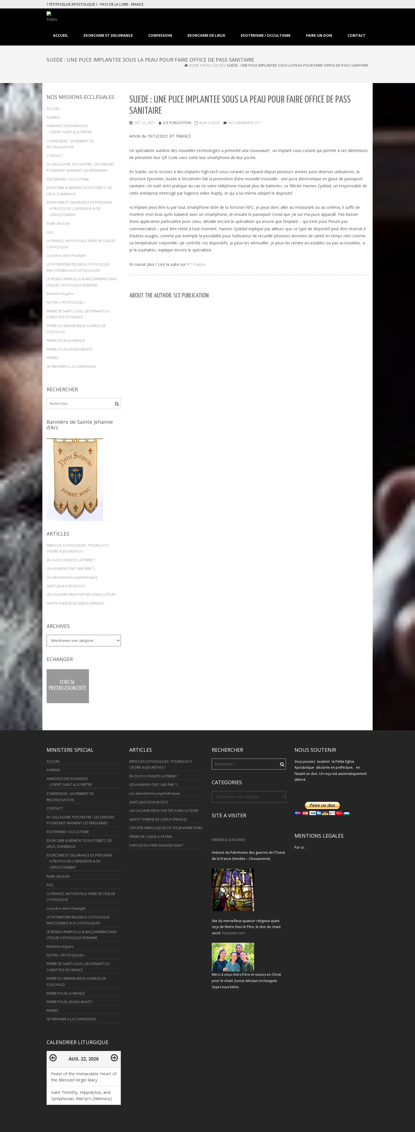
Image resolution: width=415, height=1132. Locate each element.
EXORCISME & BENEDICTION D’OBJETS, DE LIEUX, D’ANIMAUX (79, 190)
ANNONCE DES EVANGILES (67, 125)
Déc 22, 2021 (144, 122)
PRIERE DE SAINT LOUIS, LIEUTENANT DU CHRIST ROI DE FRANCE (78, 314)
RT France (196, 264)
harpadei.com (233, 933)
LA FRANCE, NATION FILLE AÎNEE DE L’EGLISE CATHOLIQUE (81, 243)
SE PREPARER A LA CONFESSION (71, 366)
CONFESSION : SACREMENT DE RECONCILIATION (70, 144)
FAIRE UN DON (58, 223)
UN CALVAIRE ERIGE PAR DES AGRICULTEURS (81, 594)
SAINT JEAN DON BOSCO (66, 586)
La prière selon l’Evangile (66, 255)
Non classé (213, 65)
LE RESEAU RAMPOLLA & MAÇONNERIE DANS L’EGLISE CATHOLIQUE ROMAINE (82, 282)
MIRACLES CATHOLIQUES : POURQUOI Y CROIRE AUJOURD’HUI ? (78, 548)
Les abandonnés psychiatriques (72, 577)
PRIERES (52, 357)
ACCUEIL (53, 108)
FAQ (50, 232)
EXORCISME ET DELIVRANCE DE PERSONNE (79, 202)
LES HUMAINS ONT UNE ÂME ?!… (72, 568)
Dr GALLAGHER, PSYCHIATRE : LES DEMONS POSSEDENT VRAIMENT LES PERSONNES (80, 167)
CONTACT (55, 155)
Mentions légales (60, 293)
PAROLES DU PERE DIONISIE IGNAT (156, 845)
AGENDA (53, 117)
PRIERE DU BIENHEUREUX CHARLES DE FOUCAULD (76, 328)
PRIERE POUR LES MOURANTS (69, 349)
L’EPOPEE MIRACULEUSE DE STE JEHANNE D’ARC (166, 827)
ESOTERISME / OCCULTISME (68, 179)
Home (194, 65)
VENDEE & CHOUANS (228, 839)
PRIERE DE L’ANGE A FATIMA (150, 836)
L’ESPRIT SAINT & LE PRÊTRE (70, 132)
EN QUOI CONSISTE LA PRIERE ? (71, 560)
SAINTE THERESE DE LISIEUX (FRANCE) (75, 603)
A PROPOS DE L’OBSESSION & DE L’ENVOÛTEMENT (75, 211)
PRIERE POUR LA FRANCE (66, 340)
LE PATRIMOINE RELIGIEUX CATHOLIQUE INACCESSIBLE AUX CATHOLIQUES (78, 267)
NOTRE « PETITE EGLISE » (66, 302)
